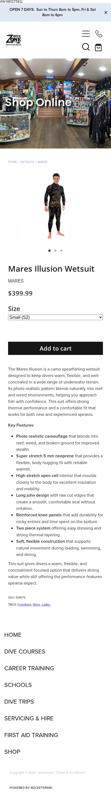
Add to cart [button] (56, 348)
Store (12, 162)
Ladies (46, 604)
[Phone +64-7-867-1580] (98, 33)
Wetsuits (27, 162)
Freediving (24, 604)
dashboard (46, 772)
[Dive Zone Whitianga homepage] (43, 40)
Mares (42, 162)
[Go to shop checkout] (98, 46)
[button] (85, 46)
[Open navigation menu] (85, 33)
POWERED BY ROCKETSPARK (31, 787)
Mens (36, 604)
